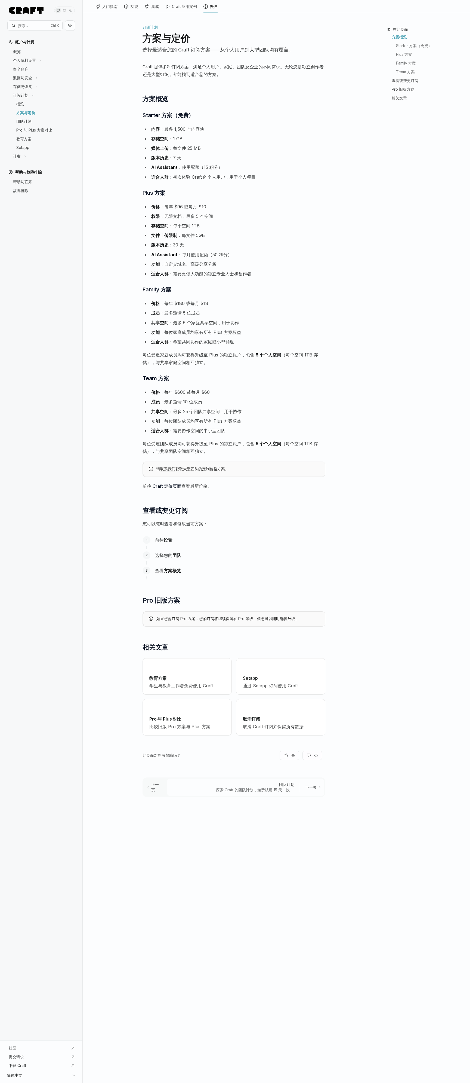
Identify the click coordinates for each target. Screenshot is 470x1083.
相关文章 (399, 98)
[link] (187, 676)
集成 (155, 6)
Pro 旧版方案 (403, 89)
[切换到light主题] (64, 10)
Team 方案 (405, 71)
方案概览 (399, 37)
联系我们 (167, 468)
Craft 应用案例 (184, 6)
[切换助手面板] (70, 25)
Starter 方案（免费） (414, 45)
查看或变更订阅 (405, 80)
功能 (134, 6)
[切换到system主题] (58, 10)
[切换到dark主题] (70, 10)
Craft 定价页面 (167, 486)
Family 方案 (406, 63)
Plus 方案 (404, 54)
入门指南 (110, 6)
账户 (214, 6)
